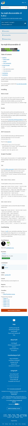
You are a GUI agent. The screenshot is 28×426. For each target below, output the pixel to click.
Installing (4, 57)
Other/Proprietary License (9, 294)
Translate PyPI (13, 362)
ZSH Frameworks (7, 63)
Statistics (14, 347)
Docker (4, 61)
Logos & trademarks (14, 348)
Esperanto (17, 417)
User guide (13, 331)
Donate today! (14, 394)
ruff (7, 231)
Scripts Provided (6, 65)
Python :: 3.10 (6, 300)
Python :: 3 (5, 298)
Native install (6, 59)
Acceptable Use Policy (13, 381)
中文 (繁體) (25, 415)
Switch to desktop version (14, 408)
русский (9, 417)
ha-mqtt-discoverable (22, 84)
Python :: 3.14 (6, 306)
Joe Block (7, 275)
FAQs (14, 335)
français (13, 414)
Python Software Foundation (19, 398)
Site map (14, 401)
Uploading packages (13, 329)
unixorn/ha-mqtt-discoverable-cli (15, 119)
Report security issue (14, 376)
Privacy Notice (13, 379)
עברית (13, 417)
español (9, 414)
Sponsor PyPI (14, 364)
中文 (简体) (19, 415)
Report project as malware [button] (14, 310)
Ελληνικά (10, 415)
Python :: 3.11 (6, 301)
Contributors (5, 75)
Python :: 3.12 (6, 303)
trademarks (8, 398)
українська (5, 415)
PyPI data (4, 253)
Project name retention (13, 333)
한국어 (21, 417)
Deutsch (14, 415)
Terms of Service (13, 374)
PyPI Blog (13, 343)
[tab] (14, 31)
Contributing (5, 73)
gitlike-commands (9, 169)
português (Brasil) (23, 414)
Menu (23, 2)
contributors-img (10, 248)
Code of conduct (13, 377)
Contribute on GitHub (13, 360)
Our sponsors (14, 350)
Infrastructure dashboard (13, 345)
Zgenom (9, 142)
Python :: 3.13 (6, 304)
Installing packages (13, 328)
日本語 (17, 414)
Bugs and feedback (14, 358)
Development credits (13, 366)
